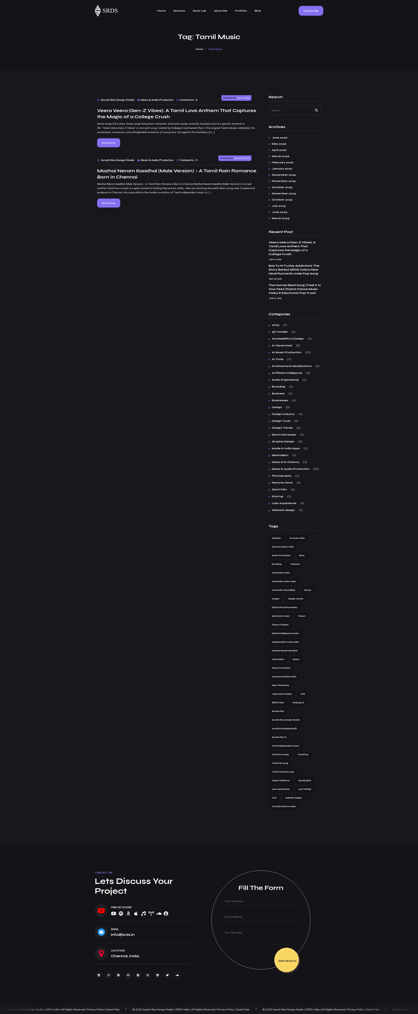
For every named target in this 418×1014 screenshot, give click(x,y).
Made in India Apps (286, 448)
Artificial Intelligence (287, 373)
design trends (295, 598)
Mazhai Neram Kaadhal (284, 650)
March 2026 (280, 156)
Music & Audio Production (157, 99)
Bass (302, 555)
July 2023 (279, 206)
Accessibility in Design (288, 338)
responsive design (282, 694)
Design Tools (281, 421)
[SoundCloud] (158, 913)
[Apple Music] (136, 913)
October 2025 (282, 187)
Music (296, 659)
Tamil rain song (280, 763)
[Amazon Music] (128, 913)
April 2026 (279, 150)
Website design (283, 510)
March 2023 (280, 218)
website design (293, 798)
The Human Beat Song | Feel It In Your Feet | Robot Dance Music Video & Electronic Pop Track (295, 289)
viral (274, 798)
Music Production (281, 668)
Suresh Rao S (279, 737)
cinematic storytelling (283, 590)
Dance (307, 590)
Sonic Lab (199, 10)
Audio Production (281, 555)
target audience (280, 780)
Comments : (187, 99)
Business (278, 393)
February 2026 (282, 162)
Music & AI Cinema (285, 462)
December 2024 (284, 193)
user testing (304, 789)
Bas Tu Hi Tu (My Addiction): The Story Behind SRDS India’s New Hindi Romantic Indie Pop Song (294, 269)
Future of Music (280, 624)
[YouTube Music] (143, 913)
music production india (284, 676)
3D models (280, 331)
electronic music (281, 616)
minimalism (278, 659)
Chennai (295, 564)
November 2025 (284, 181)
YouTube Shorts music (284, 806)
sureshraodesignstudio (284, 728)
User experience (284, 503)
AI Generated (282, 345)
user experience (281, 789)
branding (277, 564)
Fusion (301, 616)
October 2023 (282, 199)
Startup (277, 496)
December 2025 (284, 175)
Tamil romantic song (283, 772)
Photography (281, 476)
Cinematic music (281, 572)
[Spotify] (121, 913)
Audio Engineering (285, 379)
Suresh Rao (278, 711)
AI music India (297, 538)
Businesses (280, 400)
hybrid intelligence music (285, 633)
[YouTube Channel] (101, 910)
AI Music (276, 538)
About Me (220, 10)
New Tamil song (280, 685)
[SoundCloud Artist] (166, 913)
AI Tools (277, 359)
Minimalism (280, 455)
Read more (108, 142)
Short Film (279, 489)
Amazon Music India (283, 547)
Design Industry (283, 414)
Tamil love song (280, 754)
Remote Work (282, 482)
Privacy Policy (26, 1009)
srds (303, 694)
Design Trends (282, 428)
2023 (275, 325)
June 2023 (279, 212)
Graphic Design (283, 441)
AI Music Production (286, 352)
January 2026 (282, 168)
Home (161, 10)
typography (304, 780)
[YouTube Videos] (113, 913)
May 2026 (279, 144)
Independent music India (285, 642)
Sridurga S (298, 702)
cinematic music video (284, 581)
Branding (278, 386)
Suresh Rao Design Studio (117, 99)
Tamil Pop (303, 754)
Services (179, 10)
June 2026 (279, 137)
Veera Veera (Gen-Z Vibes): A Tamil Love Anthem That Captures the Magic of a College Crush (292, 248)
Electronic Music (284, 434)
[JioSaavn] (151, 913)
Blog (258, 10)
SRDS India (278, 702)
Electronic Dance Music (284, 607)
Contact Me (311, 10)
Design (277, 407)
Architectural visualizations (292, 366)
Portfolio (241, 10)
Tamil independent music (285, 746)
